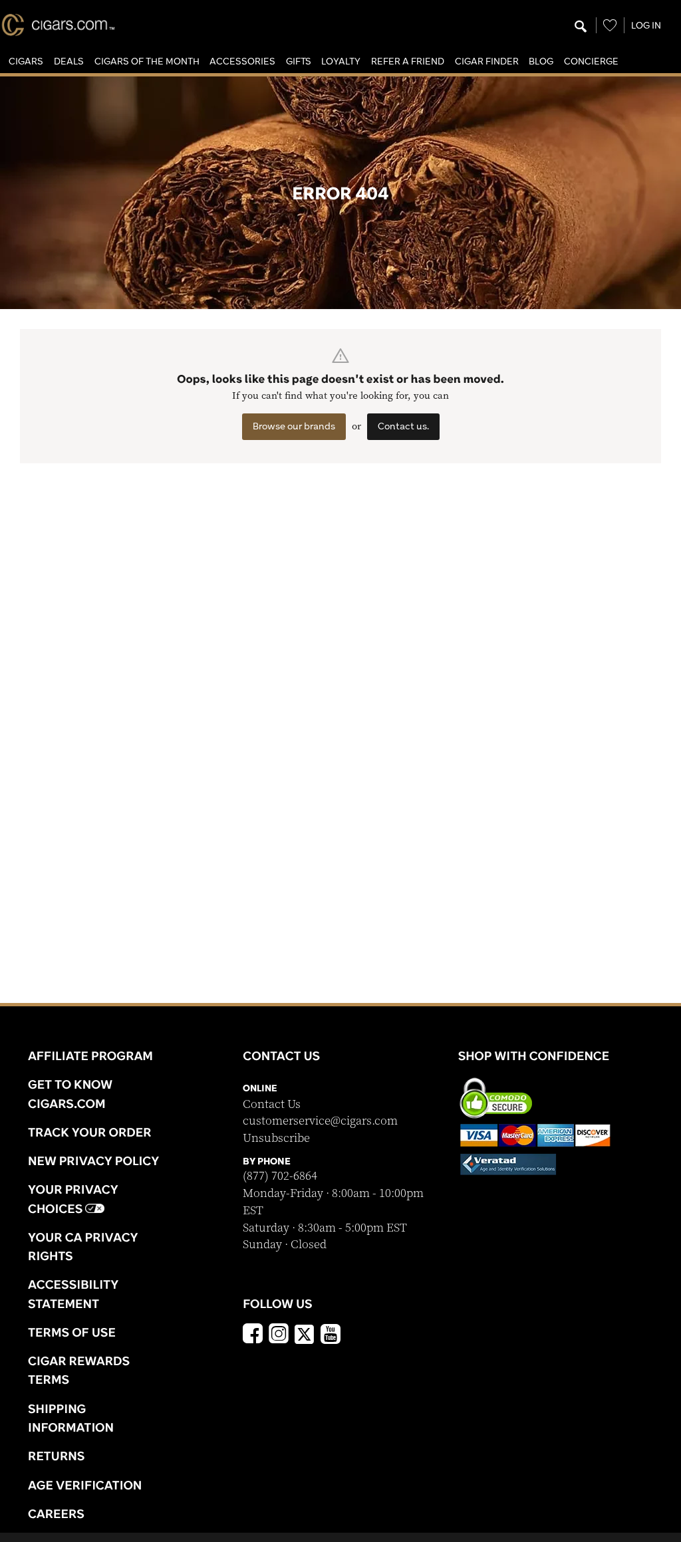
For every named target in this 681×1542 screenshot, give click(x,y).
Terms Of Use (72, 1332)
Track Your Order (90, 1132)
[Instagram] (279, 1335)
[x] (305, 1333)
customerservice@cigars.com (320, 1121)
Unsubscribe (276, 1138)
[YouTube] (330, 1335)
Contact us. (403, 426)
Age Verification (85, 1485)
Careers (56, 1513)
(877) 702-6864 (280, 1176)
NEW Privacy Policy (93, 1160)
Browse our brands (294, 426)
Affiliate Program (90, 1055)
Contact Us (272, 1104)
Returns (56, 1456)
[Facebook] (253, 1335)
